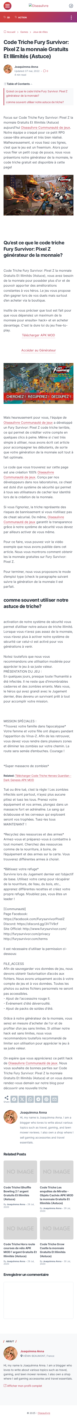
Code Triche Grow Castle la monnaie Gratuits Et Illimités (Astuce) (53, 1250)
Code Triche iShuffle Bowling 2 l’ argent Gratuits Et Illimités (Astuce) (17, 1193)
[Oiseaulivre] (38, 6)
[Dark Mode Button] (71, 6)
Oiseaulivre (44, 1413)
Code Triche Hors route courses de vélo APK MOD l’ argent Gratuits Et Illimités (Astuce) (20, 1250)
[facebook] (14, 1099)
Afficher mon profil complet (24, 1385)
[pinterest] (46, 1099)
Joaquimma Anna (32, 1351)
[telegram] (38, 1099)
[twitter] (22, 1099)
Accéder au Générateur (38, 350)
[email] (54, 1099)
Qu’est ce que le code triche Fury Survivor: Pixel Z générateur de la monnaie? (37, 93)
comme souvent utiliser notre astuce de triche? (35, 102)
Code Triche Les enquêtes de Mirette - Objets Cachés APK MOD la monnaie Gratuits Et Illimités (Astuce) (56, 1195)
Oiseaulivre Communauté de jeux (45, 127)
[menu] (7, 6)
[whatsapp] (30, 1099)
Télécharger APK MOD (38, 335)
